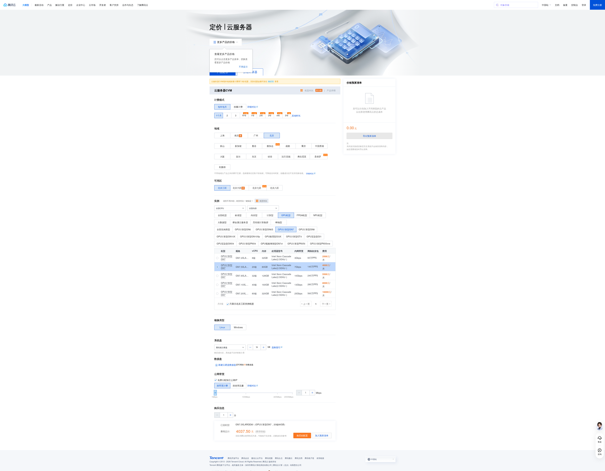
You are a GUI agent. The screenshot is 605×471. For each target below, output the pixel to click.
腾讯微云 (288, 458)
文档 (557, 4)
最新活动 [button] (39, 4)
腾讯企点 (278, 458)
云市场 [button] (92, 4)
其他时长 (296, 115)
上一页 (306, 303)
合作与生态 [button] (127, 4)
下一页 (325, 303)
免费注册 (597, 4)
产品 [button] (49, 4)
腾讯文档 (298, 458)
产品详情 (331, 90)
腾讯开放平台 (233, 458)
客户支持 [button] (114, 4)
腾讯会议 (245, 458)
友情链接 (320, 458)
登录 (584, 4)
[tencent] (217, 458)
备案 (565, 4)
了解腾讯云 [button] (142, 4)
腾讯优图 (269, 458)
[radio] (222, 107)
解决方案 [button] (59, 4)
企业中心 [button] (80, 4)
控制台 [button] (574, 4)
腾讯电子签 (309, 458)
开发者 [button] (102, 4)
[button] (25, 5)
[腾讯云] (9, 5)
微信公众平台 (257, 458)
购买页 (271, 81)
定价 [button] (70, 4)
